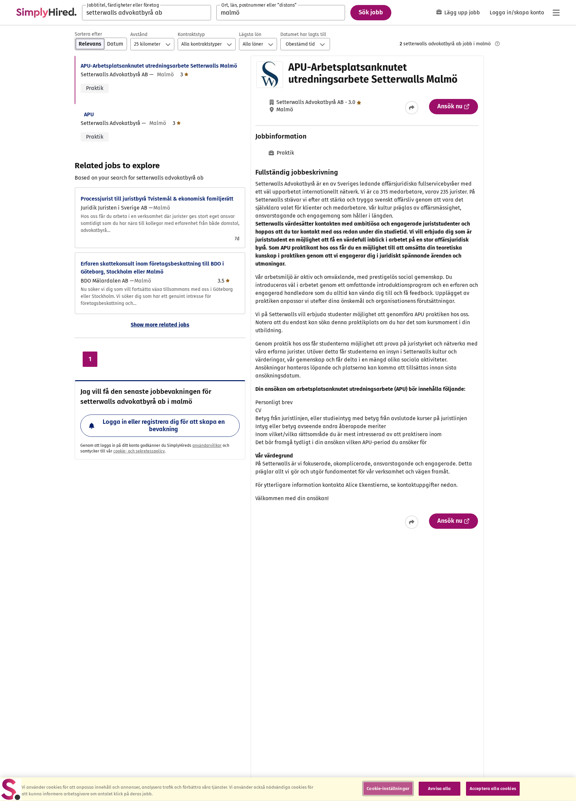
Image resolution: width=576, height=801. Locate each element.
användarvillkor (207, 445)
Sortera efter (88, 34)
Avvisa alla (439, 788)
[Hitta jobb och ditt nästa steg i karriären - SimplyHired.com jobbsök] (46, 13)
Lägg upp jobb (462, 12)
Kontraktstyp (191, 34)
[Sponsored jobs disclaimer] (497, 44)
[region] (288, 789)
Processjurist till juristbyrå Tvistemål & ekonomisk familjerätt (157, 199)
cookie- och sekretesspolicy (139, 451)
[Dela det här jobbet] (411, 107)
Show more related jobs (160, 325)
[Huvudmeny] (556, 13)
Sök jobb (371, 12)
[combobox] (146, 12)
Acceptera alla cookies (493, 788)
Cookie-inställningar (388, 788)
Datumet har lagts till (303, 34)
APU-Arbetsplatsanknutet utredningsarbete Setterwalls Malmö (159, 66)
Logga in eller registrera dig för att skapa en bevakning (164, 425)
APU (89, 114)
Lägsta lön (250, 34)
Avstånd (138, 34)
